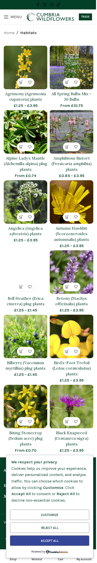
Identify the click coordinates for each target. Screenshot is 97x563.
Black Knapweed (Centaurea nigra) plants (71, 438)
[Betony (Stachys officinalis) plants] (71, 272)
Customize (49, 515)
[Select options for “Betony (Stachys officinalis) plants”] (67, 287)
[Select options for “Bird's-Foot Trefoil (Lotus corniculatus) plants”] (67, 351)
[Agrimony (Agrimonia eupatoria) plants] (25, 67)
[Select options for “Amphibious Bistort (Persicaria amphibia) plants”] (67, 146)
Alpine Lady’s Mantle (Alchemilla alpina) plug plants (25, 164)
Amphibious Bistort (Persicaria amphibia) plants (71, 164)
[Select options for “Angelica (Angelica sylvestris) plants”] (21, 217)
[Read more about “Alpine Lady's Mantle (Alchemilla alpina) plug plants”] (21, 146)
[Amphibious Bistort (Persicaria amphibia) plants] (71, 132)
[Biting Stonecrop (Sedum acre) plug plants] (25, 406)
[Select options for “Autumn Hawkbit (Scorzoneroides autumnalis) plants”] (67, 217)
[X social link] (44, 4)
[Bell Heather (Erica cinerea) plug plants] (25, 272)
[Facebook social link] (38, 4)
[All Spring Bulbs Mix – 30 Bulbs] (71, 67)
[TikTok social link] (58, 4)
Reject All (49, 528)
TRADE (85, 16)
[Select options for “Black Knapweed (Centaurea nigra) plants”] (67, 421)
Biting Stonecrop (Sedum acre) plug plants (25, 438)
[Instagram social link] (51, 4)
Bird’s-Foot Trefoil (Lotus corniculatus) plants (71, 368)
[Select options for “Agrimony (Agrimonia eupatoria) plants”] (21, 82)
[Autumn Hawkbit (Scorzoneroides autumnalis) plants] (71, 202)
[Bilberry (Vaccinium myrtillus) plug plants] (25, 336)
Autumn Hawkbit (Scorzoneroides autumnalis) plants (71, 234)
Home (9, 32)
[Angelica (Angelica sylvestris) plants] (25, 202)
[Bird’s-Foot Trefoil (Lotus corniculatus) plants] (71, 336)
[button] (67, 82)
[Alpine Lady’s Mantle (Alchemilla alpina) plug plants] (25, 132)
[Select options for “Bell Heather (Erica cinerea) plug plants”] (21, 287)
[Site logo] (50, 16)
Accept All (50, 541)
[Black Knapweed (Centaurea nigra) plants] (71, 406)
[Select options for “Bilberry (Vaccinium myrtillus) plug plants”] (21, 351)
